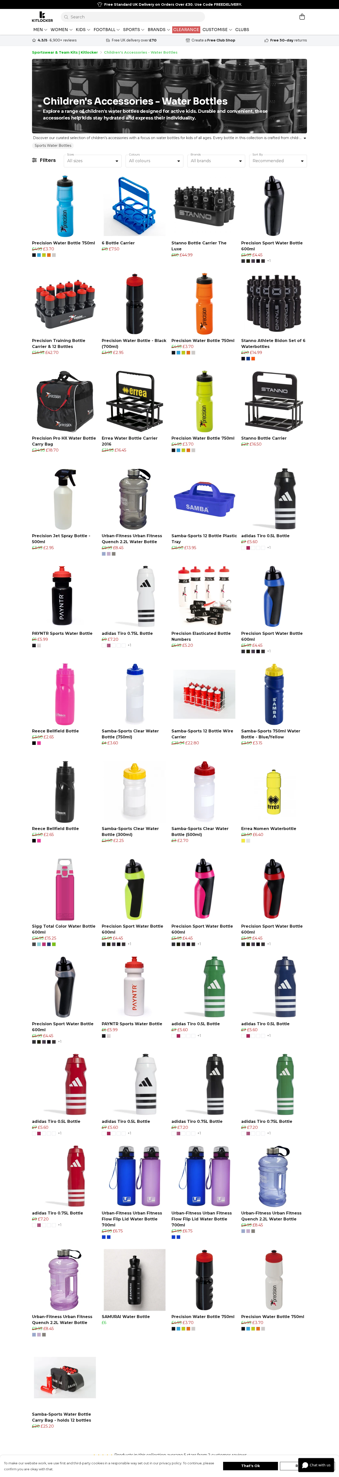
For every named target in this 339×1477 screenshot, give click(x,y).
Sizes (70, 154)
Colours (134, 154)
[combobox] (93, 161)
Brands (196, 154)
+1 (269, 261)
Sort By (257, 154)
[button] (117, 161)
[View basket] (302, 17)
